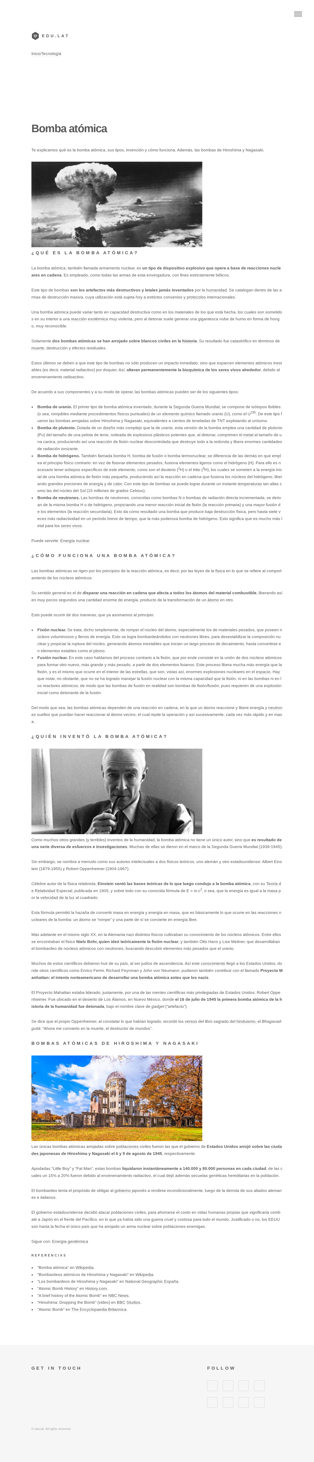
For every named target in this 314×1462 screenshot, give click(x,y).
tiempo (131, 518)
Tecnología (51, 53)
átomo (213, 600)
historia (189, 341)
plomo (99, 651)
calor (117, 484)
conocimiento (213, 963)
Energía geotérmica (70, 1241)
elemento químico (178, 414)
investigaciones (111, 846)
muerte (37, 348)
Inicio (36, 53)
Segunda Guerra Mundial (196, 407)
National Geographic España (151, 1281)
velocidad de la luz (57, 897)
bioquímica (193, 370)
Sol (83, 490)
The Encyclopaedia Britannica (98, 1309)
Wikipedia (85, 1267)
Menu (298, 14)
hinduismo (245, 1021)
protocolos (196, 297)
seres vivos (229, 370)
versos (191, 1021)
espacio (263, 672)
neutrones (69, 497)
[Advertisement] (157, 89)
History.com (96, 1288)
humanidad (216, 290)
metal (248, 435)
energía (96, 484)
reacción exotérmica (89, 319)
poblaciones (127, 1146)
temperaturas (250, 484)
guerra (157, 1219)
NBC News (118, 1295)
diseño (109, 428)
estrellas (139, 672)
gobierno (122, 1190)
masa (272, 890)
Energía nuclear (75, 540)
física (220, 571)
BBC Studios (128, 1302)
